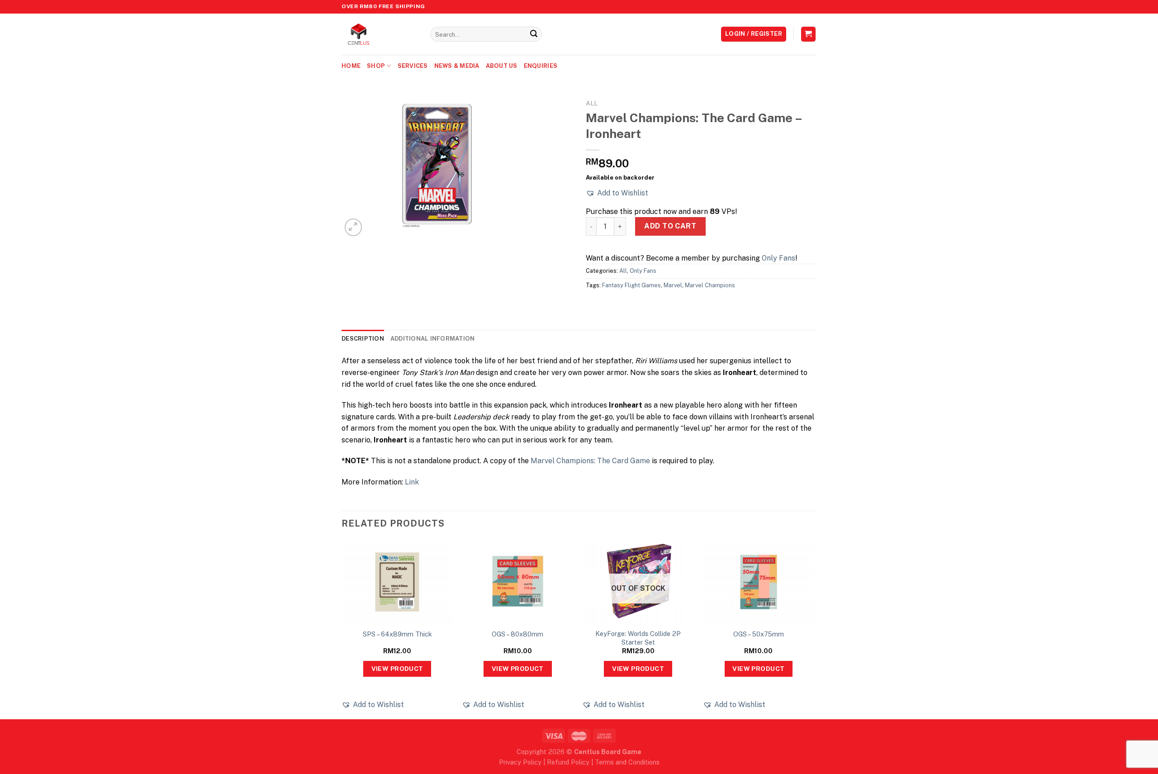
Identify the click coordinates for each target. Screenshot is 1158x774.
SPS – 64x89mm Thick (397, 634)
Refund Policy (568, 762)
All (592, 103)
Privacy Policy (520, 762)
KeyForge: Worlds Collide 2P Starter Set (638, 638)
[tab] (363, 339)
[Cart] (808, 34)
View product (397, 668)
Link (412, 482)
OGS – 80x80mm (517, 634)
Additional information (432, 338)
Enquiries (540, 65)
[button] (617, 193)
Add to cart (670, 226)
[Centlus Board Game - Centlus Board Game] (379, 34)
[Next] (814, 628)
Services (413, 65)
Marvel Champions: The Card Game (590, 460)
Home (351, 65)
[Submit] (533, 34)
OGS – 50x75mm (758, 634)
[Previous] (342, 628)
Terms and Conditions (627, 762)
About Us (501, 65)
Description (363, 338)
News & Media (456, 65)
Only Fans (778, 258)
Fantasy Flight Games (631, 285)
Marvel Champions (710, 285)
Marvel (673, 285)
